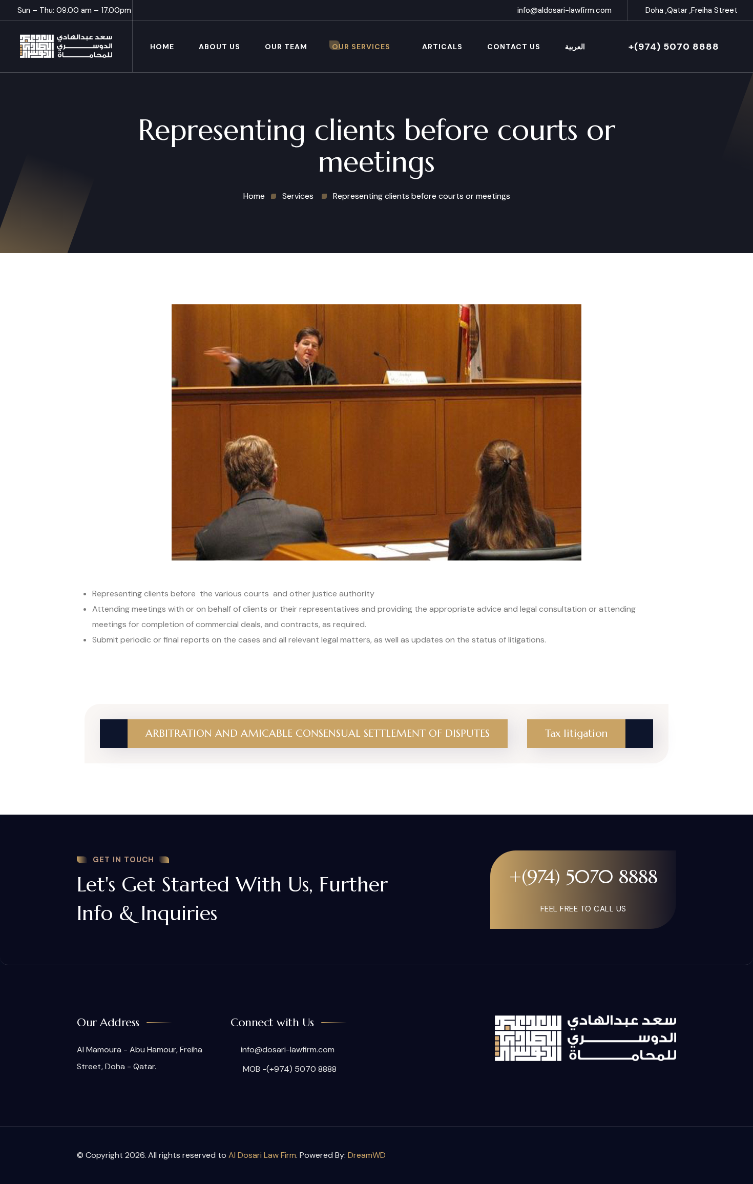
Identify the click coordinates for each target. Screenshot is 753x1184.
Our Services (361, 46)
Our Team (286, 46)
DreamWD (367, 1155)
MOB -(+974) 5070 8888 (289, 1069)
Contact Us (513, 46)
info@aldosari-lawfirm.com (564, 10)
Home (162, 46)
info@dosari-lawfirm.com (287, 1049)
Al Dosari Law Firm (262, 1155)
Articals (442, 46)
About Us (219, 46)
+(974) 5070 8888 (674, 46)
